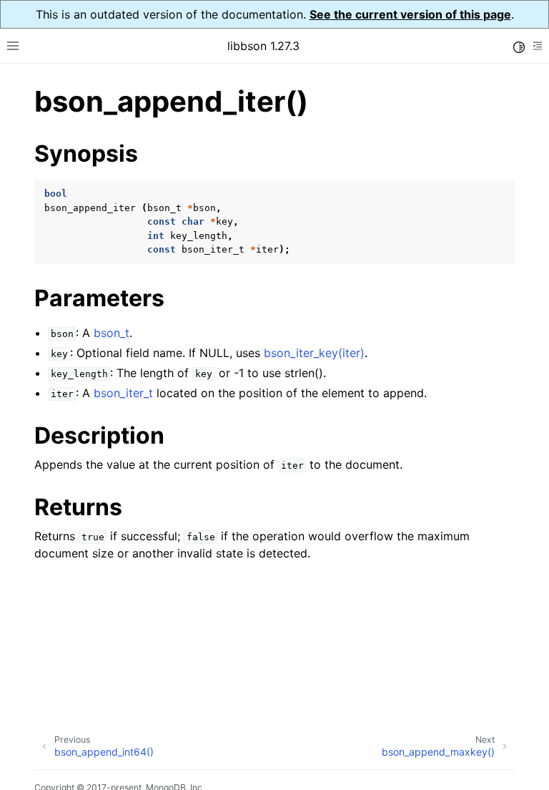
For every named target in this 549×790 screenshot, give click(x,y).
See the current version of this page (410, 14)
